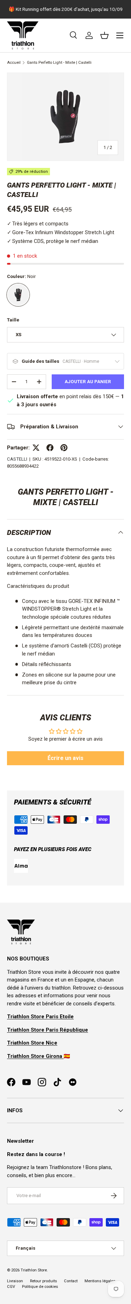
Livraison (15, 1281)
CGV (11, 1286)
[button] (104, 35)
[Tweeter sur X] (36, 448)
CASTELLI (17, 459)
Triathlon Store (34, 1270)
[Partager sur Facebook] (50, 448)
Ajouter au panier (88, 381)
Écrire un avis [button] (65, 758)
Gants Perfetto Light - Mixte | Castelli (59, 62)
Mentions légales (100, 1281)
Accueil (14, 62)
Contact (71, 1281)
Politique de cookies (40, 1286)
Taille (13, 319)
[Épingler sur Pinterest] (64, 448)
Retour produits (43, 1281)
